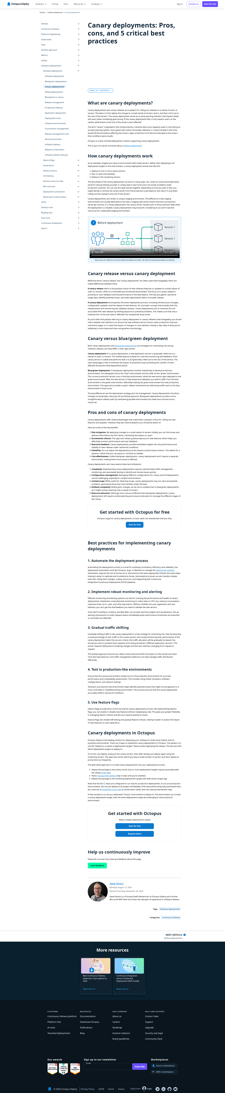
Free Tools (45, 218)
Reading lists (46, 212)
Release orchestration (54, 149)
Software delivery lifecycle (56, 155)
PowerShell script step (111, 789)
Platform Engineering (50, 34)
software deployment (132, 145)
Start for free (135, 524)
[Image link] (52, 1069)
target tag (105, 772)
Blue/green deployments (56, 81)
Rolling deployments (54, 92)
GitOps (44, 60)
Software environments (55, 123)
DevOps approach (49, 50)
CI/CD (43, 202)
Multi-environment (53, 139)
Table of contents (99, 90)
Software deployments (170, 909)
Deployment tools (53, 118)
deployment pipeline (165, 570)
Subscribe (140, 1066)
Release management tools (57, 134)
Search (44, 228)
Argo (43, 44)
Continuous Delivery (50, 29)
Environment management (57, 128)
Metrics (44, 55)
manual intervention (107, 775)
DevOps (44, 23)
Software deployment (54, 76)
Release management (54, 102)
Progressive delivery (54, 107)
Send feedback (97, 865)
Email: (88, 1063)
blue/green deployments (126, 345)
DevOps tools (47, 207)
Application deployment (55, 113)
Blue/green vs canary (54, 97)
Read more (88, 989)
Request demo (134, 833)
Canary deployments (54, 86)
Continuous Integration (51, 223)
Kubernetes (46, 39)
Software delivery (52, 144)
